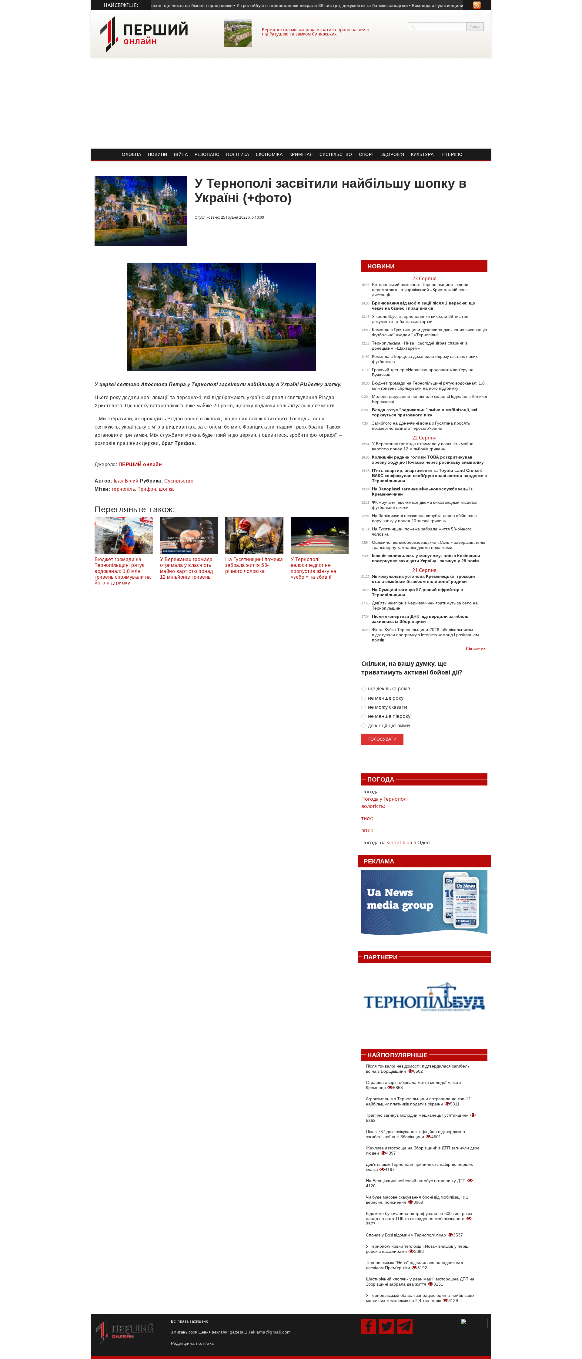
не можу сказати (387, 707)
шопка (166, 489)
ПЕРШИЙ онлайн (140, 464)
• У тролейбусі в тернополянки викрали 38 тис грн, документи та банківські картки (299, 5)
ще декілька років (389, 688)
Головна (130, 154)
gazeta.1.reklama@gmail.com (260, 1332)
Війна (181, 154)
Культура (422, 154)
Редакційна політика (192, 1343)
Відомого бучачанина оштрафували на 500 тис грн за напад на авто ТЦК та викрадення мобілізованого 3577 (419, 1218)
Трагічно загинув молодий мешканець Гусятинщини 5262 (418, 1118)
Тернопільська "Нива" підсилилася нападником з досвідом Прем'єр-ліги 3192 (414, 1265)
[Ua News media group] (424, 906)
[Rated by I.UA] (474, 1323)
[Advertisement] (291, 103)
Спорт (367, 154)
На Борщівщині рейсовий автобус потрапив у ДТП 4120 (416, 1183)
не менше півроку (389, 716)
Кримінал (301, 154)
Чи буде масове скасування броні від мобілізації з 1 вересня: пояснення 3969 (417, 1200)
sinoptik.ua (399, 842)
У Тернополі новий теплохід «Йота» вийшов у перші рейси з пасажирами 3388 (417, 1249)
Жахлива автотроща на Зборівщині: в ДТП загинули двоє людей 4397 (422, 1150)
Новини (158, 154)
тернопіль (123, 489)
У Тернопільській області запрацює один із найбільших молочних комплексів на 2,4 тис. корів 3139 (420, 1298)
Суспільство (335, 154)
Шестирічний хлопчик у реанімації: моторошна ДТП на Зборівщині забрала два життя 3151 (420, 1282)
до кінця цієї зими (389, 725)
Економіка (269, 154)
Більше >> (476, 649)
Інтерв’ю (451, 154)
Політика (237, 154)
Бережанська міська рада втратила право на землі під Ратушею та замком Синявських (315, 32)
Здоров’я (392, 154)
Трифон (147, 489)
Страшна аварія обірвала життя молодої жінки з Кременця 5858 (413, 1085)
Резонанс (207, 154)
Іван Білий (126, 480)
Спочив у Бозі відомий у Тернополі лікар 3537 (414, 1235)
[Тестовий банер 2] (424, 1003)
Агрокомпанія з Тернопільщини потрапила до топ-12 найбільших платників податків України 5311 (418, 1101)
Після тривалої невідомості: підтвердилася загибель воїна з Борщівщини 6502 (418, 1069)
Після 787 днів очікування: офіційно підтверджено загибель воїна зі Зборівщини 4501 (415, 1134)
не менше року (385, 698)
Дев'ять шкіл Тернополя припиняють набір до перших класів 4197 (419, 1167)
